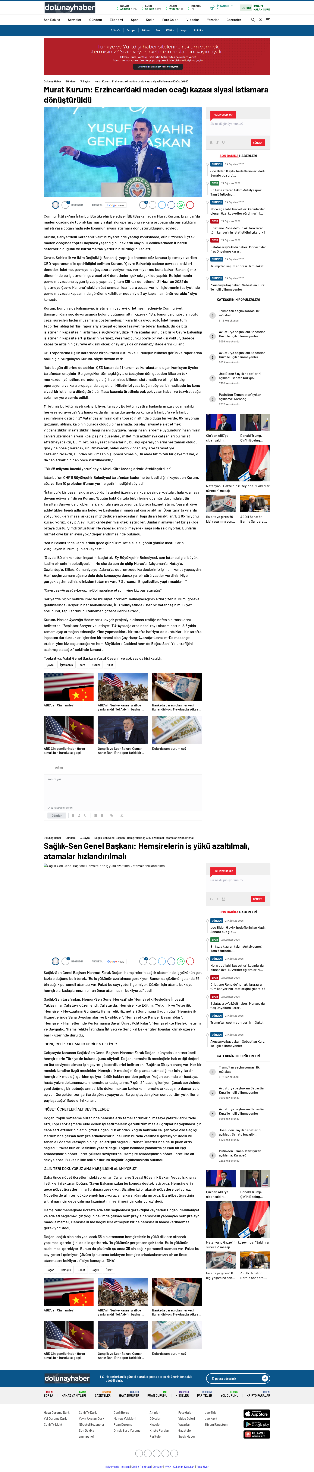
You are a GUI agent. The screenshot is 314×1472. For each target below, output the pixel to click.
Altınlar (155, 1412)
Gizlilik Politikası (141, 1466)
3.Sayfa (115, 30)
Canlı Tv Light (53, 1424)
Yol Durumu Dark (55, 1418)
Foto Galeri (170, 20)
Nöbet (81, 1270)
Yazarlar (213, 20)
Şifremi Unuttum (215, 1424)
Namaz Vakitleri (74, 1394)
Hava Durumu (129, 1394)
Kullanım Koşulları (184, 1466)
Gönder (57, 815)
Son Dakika (52, 20)
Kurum (96, 665)
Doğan (50, 1270)
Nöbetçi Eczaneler (91, 1424)
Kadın (150, 20)
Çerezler (158, 1466)
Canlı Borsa (121, 1412)
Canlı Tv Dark (88, 1412)
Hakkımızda (112, 1466)
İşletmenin (66, 665)
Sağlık (95, 1270)
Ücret (109, 1270)
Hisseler (182, 1394)
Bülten (146, 30)
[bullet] (101, 815)
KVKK (167, 1466)
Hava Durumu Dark (57, 1412)
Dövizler (155, 1418)
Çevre (50, 665)
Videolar (192, 20)
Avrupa (131, 30)
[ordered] (95, 815)
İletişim (125, 1466)
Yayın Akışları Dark (91, 1418)
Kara (82, 665)
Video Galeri (186, 1418)
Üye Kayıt (210, 1418)
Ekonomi (116, 20)
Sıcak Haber (186, 1436)
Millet (110, 665)
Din (158, 30)
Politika (198, 30)
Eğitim (170, 30)
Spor (134, 20)
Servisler (74, 20)
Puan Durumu (157, 1394)
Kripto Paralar (258, 1394)
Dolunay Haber (52, 81)
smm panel (86, 1436)
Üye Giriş (210, 1412)
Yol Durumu (229, 1394)
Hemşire (66, 1270)
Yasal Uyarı (202, 1466)
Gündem (95, 20)
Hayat (184, 30)
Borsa (48, 1394)
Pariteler (204, 1394)
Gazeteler (234, 20)
